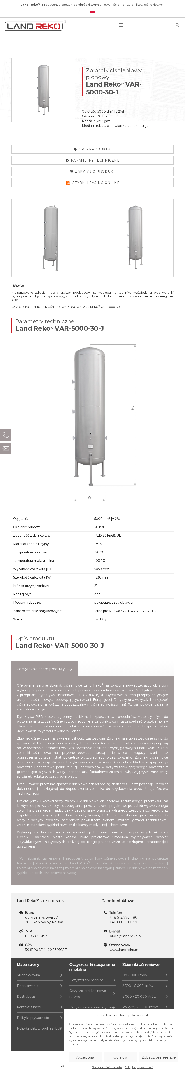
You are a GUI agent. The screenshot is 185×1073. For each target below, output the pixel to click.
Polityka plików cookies (107, 1067)
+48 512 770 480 (123, 917)
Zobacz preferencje (159, 1057)
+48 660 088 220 (124, 922)
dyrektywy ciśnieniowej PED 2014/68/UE (71, 695)
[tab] (44, 669)
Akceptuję (85, 1057)
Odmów (120, 1057)
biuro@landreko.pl (126, 936)
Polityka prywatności (139, 1067)
